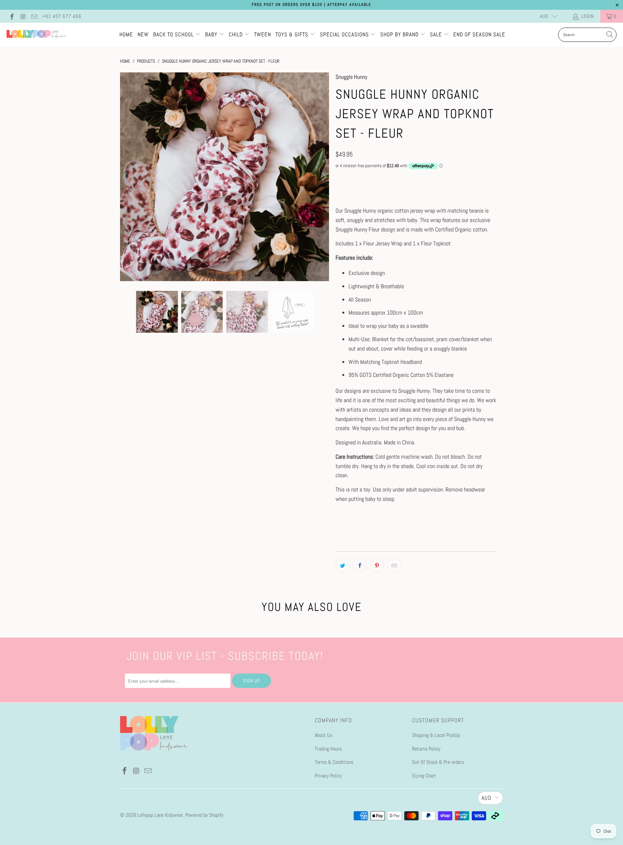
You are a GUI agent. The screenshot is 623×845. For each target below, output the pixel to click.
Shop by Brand (399, 34)
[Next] (322, 176)
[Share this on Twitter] (343, 565)
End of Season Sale (479, 34)
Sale (437, 34)
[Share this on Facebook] (360, 565)
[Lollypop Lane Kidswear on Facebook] (11, 16)
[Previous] (126, 176)
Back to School (174, 34)
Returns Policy (426, 748)
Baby (212, 34)
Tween (262, 34)
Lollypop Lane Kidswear (160, 815)
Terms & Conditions (334, 762)
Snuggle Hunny (351, 77)
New (143, 34)
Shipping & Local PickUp (436, 735)
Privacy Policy (328, 775)
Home (126, 34)
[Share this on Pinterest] (377, 565)
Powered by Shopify (204, 815)
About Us (323, 735)
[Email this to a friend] (394, 565)
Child (236, 34)
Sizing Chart (424, 775)
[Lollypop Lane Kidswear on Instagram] (22, 16)
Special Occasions (344, 34)
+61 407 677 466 (61, 16)
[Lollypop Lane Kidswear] (36, 35)
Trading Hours (328, 748)
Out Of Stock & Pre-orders (438, 762)
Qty (339, 178)
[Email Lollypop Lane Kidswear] (34, 16)
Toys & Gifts (292, 34)
